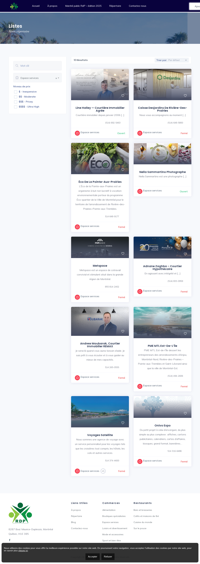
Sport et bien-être (111, 540)
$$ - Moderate (27, 96)
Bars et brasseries (143, 510)
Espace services (90, 132)
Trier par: (161, 60)
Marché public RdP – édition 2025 (83, 5)
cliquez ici (23, 550)
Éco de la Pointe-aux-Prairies (100, 182)
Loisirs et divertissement (114, 528)
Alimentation (108, 510)
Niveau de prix (21, 86)
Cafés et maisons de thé (146, 516)
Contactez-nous (137, 5)
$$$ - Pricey (26, 101)
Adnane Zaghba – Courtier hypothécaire (162, 267)
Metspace (100, 266)
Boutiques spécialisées (114, 516)
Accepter (92, 556)
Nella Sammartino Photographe (162, 172)
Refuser (108, 556)
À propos (52, 5)
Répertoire (115, 5)
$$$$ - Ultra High (29, 106)
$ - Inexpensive (28, 91)
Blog (73, 522)
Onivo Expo (163, 425)
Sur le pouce (140, 528)
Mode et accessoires (112, 534)
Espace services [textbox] (38, 78)
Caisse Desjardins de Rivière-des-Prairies (162, 109)
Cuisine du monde (143, 522)
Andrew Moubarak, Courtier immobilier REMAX (100, 344)
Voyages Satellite (100, 435)
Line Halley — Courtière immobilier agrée (100, 109)
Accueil (36, 5)
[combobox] (41, 77)
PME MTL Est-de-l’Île (162, 346)
